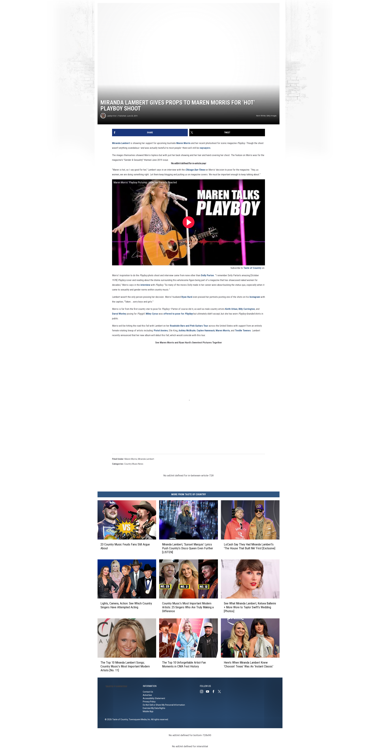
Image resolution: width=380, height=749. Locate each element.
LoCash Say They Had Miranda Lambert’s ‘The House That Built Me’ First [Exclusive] (249, 546)
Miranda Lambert (121, 143)
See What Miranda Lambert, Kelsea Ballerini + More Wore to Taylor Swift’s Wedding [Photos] (250, 607)
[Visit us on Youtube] (209, 691)
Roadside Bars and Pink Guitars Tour (189, 325)
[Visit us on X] (221, 691)
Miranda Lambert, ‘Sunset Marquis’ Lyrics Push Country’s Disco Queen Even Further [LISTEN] (187, 548)
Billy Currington (247, 308)
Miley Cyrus (152, 313)
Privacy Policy (149, 701)
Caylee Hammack (206, 330)
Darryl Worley (119, 313)
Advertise (147, 695)
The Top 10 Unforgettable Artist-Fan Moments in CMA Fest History (184, 664)
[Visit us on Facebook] (215, 691)
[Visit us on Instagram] (203, 691)
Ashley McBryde (187, 330)
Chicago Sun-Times (195, 169)
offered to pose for (178, 313)
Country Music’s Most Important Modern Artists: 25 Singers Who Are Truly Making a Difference (188, 607)
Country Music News (133, 464)
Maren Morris (183, 143)
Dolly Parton (207, 275)
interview (145, 284)
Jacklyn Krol (111, 116)
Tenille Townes (243, 330)
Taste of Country (252, 267)
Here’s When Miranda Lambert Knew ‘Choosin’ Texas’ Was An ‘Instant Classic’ (248, 664)
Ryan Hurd (186, 296)
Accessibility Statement (154, 698)
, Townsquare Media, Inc (139, 719)
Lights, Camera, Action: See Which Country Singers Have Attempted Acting (126, 605)
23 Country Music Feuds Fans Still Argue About (125, 546)
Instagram (254, 296)
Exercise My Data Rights (154, 708)
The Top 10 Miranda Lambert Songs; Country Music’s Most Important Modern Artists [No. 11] (125, 666)
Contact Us (148, 692)
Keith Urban (231, 308)
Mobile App (148, 711)
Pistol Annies (161, 330)
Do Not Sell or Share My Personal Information (164, 705)
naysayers (205, 147)
